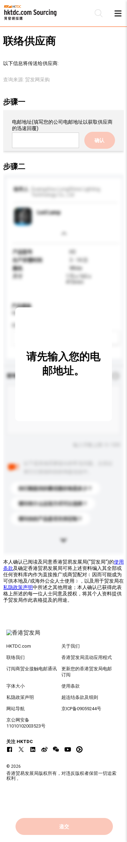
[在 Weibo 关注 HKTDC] (44, 749)
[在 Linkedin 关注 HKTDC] (33, 749)
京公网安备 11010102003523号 (26, 723)
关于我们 (70, 646)
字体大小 (15, 686)
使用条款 (70, 686)
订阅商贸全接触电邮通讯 (31, 668)
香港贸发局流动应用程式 (86, 657)
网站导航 (15, 708)
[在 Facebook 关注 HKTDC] (9, 749)
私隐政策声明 (18, 587)
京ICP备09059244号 (81, 708)
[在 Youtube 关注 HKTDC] (68, 749)
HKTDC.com (18, 646)
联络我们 (15, 657)
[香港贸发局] (63, 636)
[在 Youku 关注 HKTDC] (79, 749)
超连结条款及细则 (79, 697)
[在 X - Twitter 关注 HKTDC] (21, 749)
